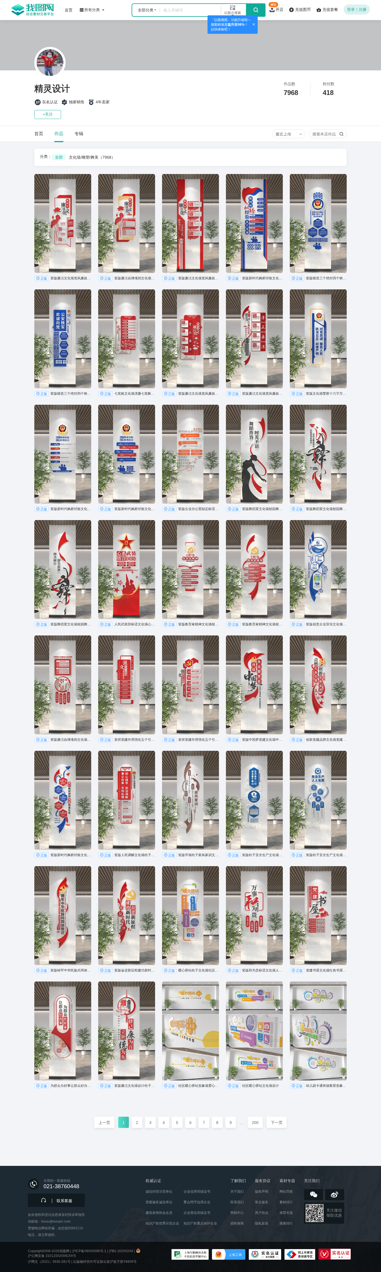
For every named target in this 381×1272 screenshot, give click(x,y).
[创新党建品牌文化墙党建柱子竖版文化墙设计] (318, 685)
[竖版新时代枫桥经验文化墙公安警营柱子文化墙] (254, 223)
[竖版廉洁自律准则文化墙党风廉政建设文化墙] (126, 223)
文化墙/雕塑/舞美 (92, 157)
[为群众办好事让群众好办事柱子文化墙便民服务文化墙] (62, 1031)
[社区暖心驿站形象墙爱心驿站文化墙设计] (190, 1031)
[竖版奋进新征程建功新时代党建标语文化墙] (126, 915)
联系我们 (237, 1202)
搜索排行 (286, 1223)
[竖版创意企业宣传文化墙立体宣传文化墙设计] (318, 569)
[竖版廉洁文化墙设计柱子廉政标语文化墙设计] (126, 1031)
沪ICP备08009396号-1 (89, 1251)
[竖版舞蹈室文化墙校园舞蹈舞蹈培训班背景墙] (254, 454)
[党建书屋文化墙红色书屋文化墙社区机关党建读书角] (318, 915)
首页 (38, 133)
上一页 (104, 1122)
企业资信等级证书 (197, 1213)
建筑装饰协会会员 (159, 1213)
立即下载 (63, 268)
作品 (58, 133)
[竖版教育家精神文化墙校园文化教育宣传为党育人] (190, 569)
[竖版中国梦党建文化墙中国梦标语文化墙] (254, 685)
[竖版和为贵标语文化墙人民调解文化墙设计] (254, 915)
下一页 (277, 1122)
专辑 (78, 133)
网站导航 (286, 1192)
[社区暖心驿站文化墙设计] (254, 1031)
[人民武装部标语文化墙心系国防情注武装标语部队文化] (126, 569)
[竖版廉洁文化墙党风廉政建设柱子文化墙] (62, 223)
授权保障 (237, 1223)
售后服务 (261, 1202)
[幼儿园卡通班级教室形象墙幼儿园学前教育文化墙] (318, 1031)
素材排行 (286, 1202)
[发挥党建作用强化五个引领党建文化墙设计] (126, 685)
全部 (59, 157)
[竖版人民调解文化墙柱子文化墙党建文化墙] (126, 800)
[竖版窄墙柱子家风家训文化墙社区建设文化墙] (190, 800)
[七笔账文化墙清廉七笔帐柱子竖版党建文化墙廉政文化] (126, 339)
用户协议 (261, 1213)
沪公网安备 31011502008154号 (52, 1256)
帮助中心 (237, 1213)
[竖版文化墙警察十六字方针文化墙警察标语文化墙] (318, 339)
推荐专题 (286, 1213)
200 (255, 1122)
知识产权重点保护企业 (200, 1223)
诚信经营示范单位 (159, 1192)
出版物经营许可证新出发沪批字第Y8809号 (105, 1262)
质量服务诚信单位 (159, 1202)
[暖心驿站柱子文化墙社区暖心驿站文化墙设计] (190, 915)
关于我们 (237, 1192)
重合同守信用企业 (197, 1202)
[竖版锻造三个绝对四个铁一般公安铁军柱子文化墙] (318, 223)
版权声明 (261, 1192)
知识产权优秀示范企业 (162, 1223)
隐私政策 (261, 1223)
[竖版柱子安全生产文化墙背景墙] (254, 800)
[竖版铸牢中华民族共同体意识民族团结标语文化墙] (62, 915)
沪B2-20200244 (121, 1251)
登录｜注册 (356, 9)
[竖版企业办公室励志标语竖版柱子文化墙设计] (190, 454)
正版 (43, 278)
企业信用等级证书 (197, 1192)
